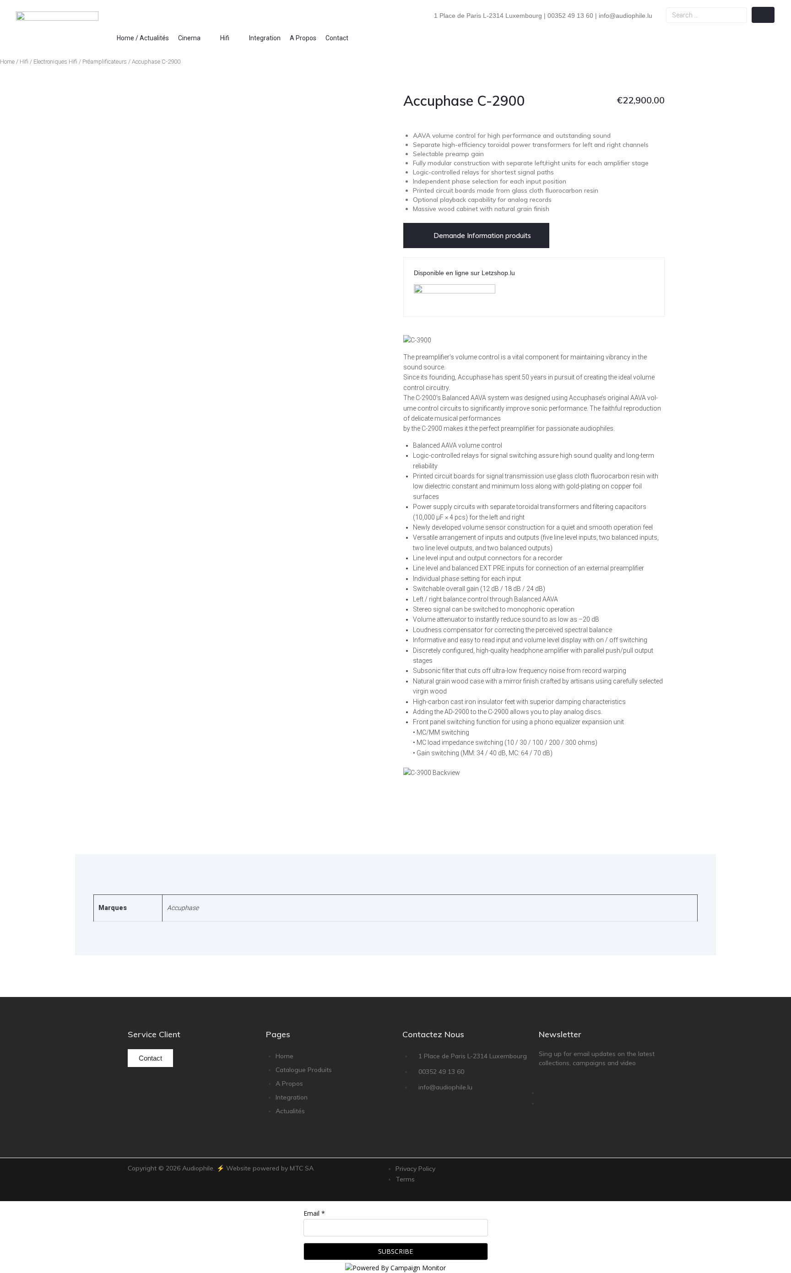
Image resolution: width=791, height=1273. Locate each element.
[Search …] (706, 15)
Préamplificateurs (104, 61)
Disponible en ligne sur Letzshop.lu (464, 272)
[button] (194, 38)
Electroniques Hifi (55, 61)
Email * (314, 1213)
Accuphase (183, 907)
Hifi (24, 61)
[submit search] (763, 15)
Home (7, 61)
